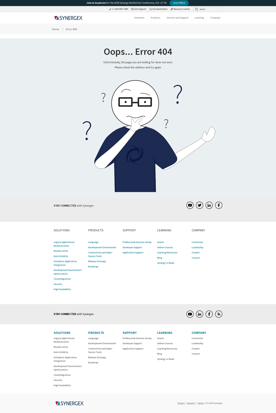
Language (93, 242)
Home (55, 29)
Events (160, 242)
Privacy (181, 403)
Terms (200, 403)
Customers (197, 242)
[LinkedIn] (209, 208)
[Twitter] (199, 208)
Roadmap (93, 266)
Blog (159, 258)
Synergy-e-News (165, 263)
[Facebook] (218, 208)
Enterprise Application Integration (65, 263)
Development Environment (102, 247)
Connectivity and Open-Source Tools (100, 254)
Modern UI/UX (61, 251)
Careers (196, 252)
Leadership (197, 247)
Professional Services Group (137, 242)
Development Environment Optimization (68, 272)
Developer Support (132, 247)
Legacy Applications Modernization (64, 244)
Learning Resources (167, 252)
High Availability (62, 289)
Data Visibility (61, 256)
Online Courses (165, 247)
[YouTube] (190, 208)
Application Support (133, 252)
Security (58, 284)
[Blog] (218, 317)
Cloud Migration (62, 279)
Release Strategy (97, 261)
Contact (196, 258)
